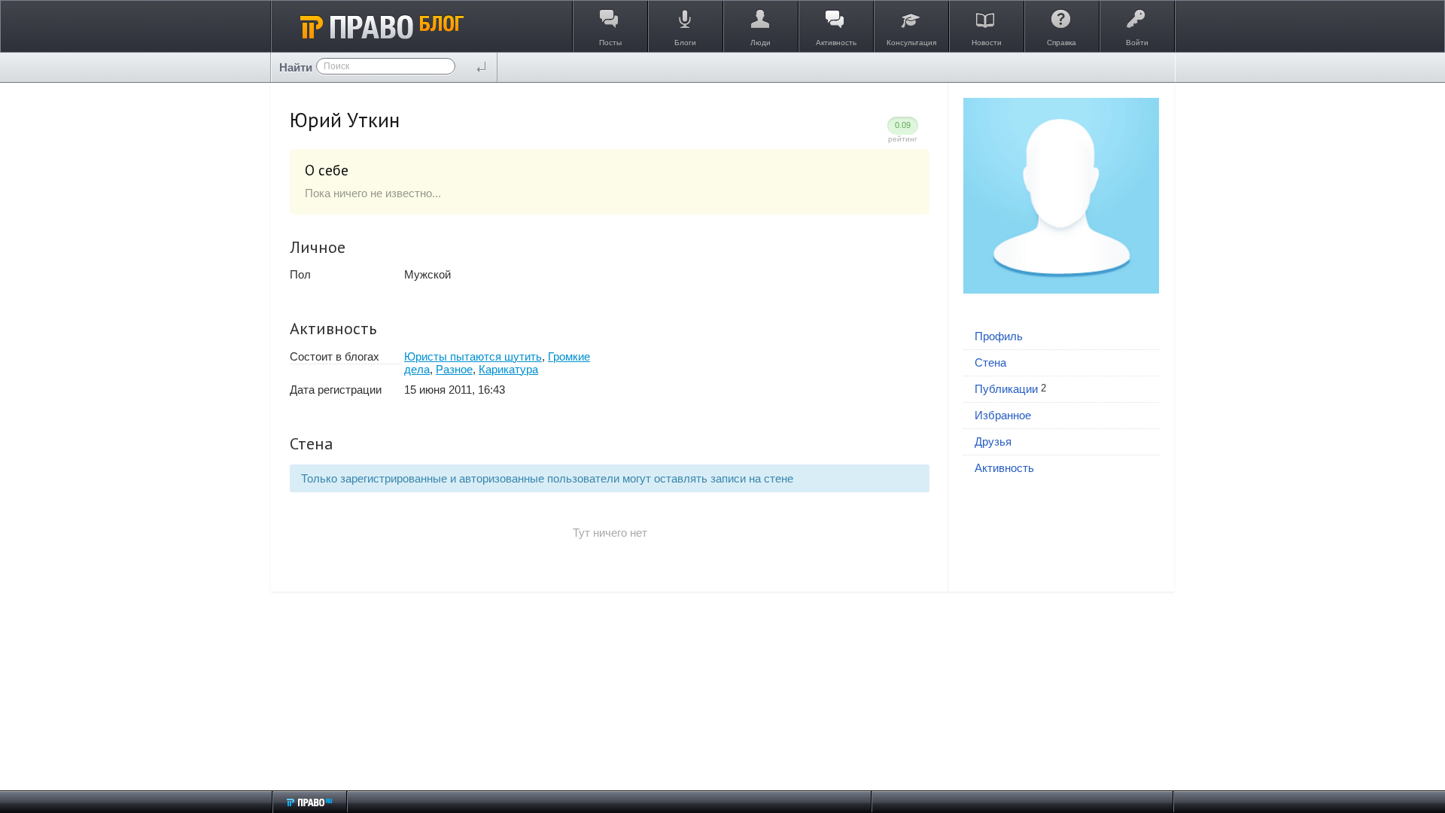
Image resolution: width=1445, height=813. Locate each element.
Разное (454, 369)
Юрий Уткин (345, 119)
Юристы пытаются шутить (473, 356)
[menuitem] (1061, 337)
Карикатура (508, 369)
